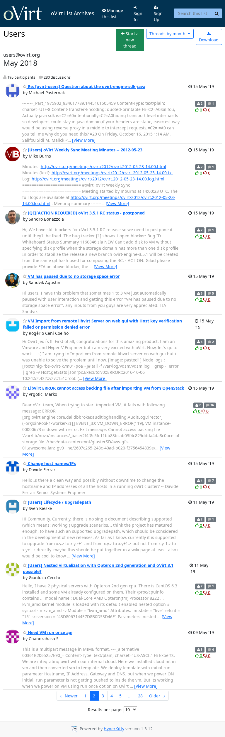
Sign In (138, 16)
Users (14, 33)
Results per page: (105, 709)
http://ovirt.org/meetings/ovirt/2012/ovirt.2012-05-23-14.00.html (103, 166)
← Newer (69, 696)
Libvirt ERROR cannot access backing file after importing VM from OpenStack (105, 388)
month (168, 33)
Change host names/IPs (51, 463)
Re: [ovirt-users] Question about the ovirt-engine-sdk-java (86, 86)
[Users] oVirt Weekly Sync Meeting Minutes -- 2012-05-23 (84, 150)
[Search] (217, 13)
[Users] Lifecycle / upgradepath (59, 502)
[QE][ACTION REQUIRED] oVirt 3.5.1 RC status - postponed (86, 213)
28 (140, 696)
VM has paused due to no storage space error (73, 276)
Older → (157, 696)
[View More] (84, 140)
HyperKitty (114, 728)
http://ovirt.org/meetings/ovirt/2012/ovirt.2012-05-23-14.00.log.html (98, 179)
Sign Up (158, 16)
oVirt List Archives (72, 13)
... (130, 696)
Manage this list (112, 13)
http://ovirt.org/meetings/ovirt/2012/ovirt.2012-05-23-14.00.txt (112, 172)
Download (209, 40)
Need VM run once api (49, 632)
